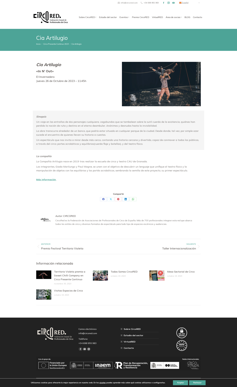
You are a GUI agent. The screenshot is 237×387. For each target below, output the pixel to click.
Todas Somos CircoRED (124, 271)
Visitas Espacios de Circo (68, 290)
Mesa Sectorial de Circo (181, 271)
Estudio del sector (133, 335)
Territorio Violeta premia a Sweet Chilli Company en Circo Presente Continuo (69, 275)
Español (184, 3)
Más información (46, 179)
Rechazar (197, 382)
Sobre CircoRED (132, 329)
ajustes (102, 383)
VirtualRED (130, 341)
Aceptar (180, 382)
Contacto (129, 348)
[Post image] (43, 274)
